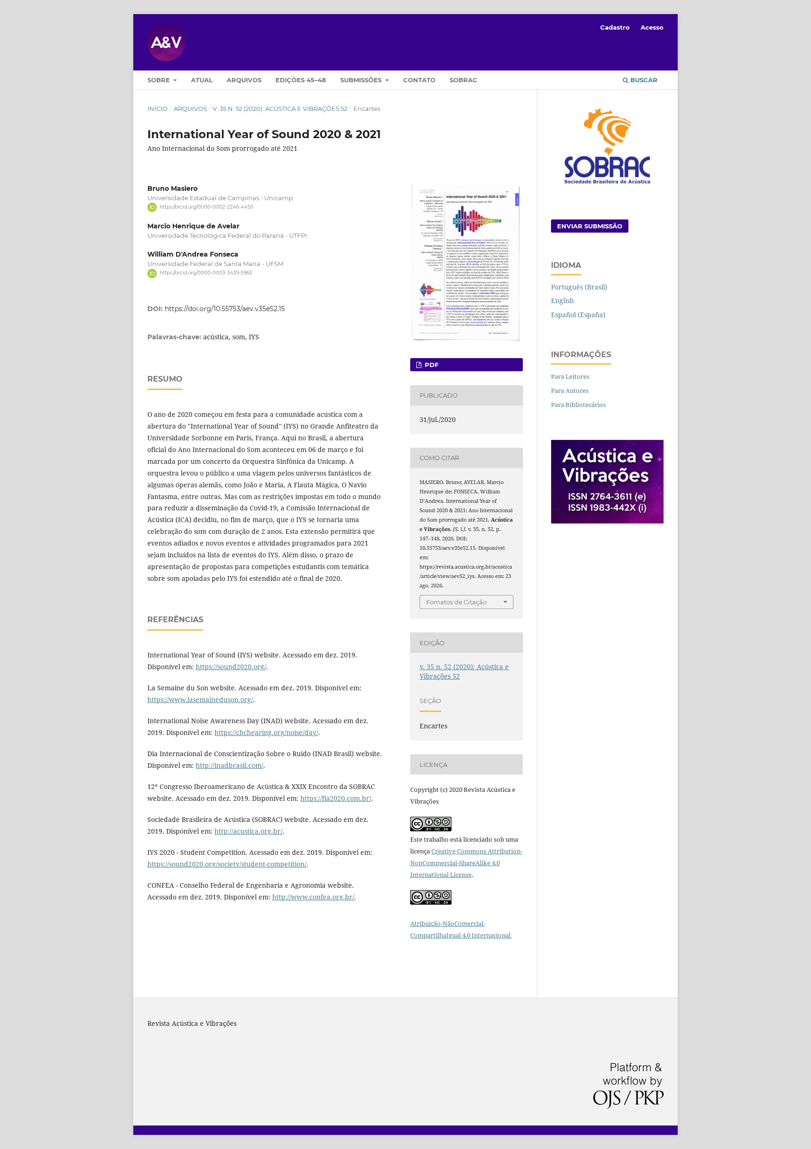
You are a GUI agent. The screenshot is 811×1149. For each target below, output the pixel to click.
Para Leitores (570, 376)
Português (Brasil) (579, 286)
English (562, 300)
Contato (419, 80)
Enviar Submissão (589, 226)
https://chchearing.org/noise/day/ (266, 732)
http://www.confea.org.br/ (313, 896)
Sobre (159, 80)
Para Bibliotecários (578, 404)
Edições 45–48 (300, 80)
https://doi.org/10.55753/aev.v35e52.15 (225, 309)
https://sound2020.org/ (231, 666)
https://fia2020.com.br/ (335, 798)
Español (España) (578, 314)
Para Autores (570, 390)
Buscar (643, 80)
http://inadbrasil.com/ (229, 765)
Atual (202, 80)
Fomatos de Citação (456, 602)
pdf (430, 364)
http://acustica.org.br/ (248, 831)
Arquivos (244, 80)
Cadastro (615, 27)
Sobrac (463, 80)
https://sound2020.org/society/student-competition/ (226, 864)
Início (157, 108)
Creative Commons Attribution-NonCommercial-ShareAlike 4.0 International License (466, 863)
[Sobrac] (607, 184)
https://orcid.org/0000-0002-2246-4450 (206, 207)
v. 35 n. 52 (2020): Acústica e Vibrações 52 (280, 108)
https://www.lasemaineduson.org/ (200, 699)
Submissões (361, 80)
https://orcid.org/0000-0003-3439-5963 (206, 273)
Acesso (652, 27)
